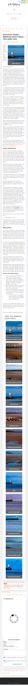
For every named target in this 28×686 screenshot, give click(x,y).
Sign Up (12, 19)
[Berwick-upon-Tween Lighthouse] (14, 337)
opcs (19, 683)
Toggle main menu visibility (14, 10)
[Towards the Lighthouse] (14, 445)
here (17, 246)
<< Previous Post (8, 28)
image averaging (6, 152)
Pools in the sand (18, 144)
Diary (8, 588)
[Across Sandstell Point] (14, 553)
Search (8, 13)
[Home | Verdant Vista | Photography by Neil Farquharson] (14, 5)
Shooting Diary (7, 585)
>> (23, 144)
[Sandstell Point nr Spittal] (14, 359)
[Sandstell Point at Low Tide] (14, 380)
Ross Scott (13, 586)
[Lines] (14, 488)
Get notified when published (11, 657)
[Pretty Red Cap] (16, 61)
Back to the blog (6, 31)
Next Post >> (21, 28)
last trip (18, 98)
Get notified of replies (9, 660)
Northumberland (16, 585)
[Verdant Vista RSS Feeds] (26, 3)
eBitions (16, 683)
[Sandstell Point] (14, 423)
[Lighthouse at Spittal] (14, 531)
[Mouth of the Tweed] (14, 510)
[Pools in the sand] (14, 466)
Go (20, 13)
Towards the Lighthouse (10, 146)
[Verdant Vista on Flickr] (19, 3)
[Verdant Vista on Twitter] (23, 3)
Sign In (16, 19)
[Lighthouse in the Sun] (14, 574)
